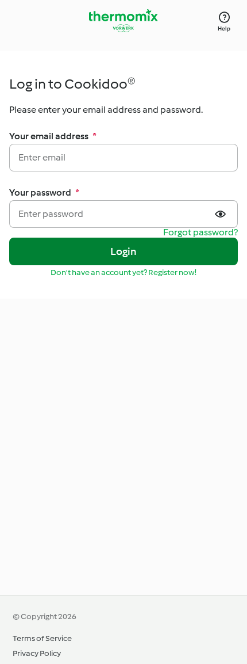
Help (224, 28)
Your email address (53, 136)
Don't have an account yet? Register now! (123, 272)
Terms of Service (42, 638)
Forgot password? (200, 233)
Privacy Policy (37, 653)
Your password (44, 192)
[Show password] (222, 214)
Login (123, 251)
